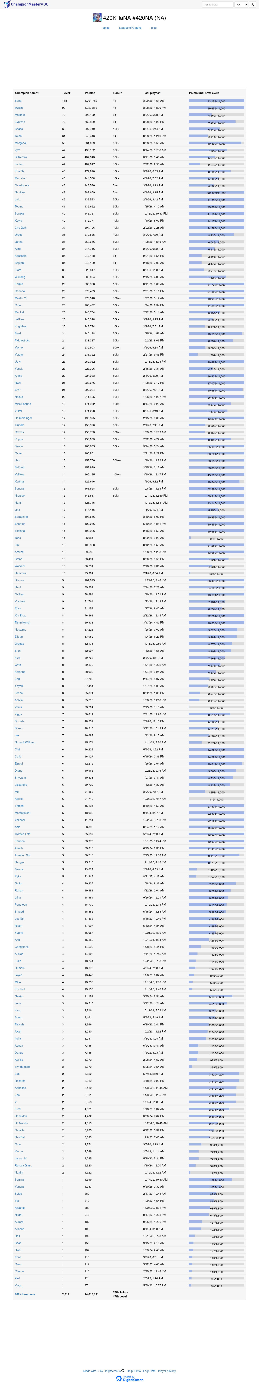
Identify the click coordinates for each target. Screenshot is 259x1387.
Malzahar (20, 178)
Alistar (19, 954)
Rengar (19, 862)
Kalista (19, 799)
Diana (18, 770)
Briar (18, 1243)
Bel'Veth (20, 467)
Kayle (18, 220)
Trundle (19, 425)
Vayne (19, 347)
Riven (18, 926)
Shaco (19, 129)
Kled (18, 1109)
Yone (18, 1257)
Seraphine (21, 517)
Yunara (19, 1186)
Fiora (18, 270)
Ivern (18, 1003)
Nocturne (20, 629)
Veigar (19, 354)
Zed (17, 679)
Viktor (18, 411)
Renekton (21, 1116)
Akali (18, 1031)
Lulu (17, 199)
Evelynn (20, 122)
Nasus (19, 397)
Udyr (18, 361)
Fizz (17, 658)
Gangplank (22, 947)
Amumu (19, 552)
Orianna (20, 291)
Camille (19, 1130)
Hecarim (20, 1081)
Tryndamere (22, 1067)
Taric (18, 538)
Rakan (19, 890)
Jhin (17, 460)
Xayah (19, 686)
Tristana (20, 531)
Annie (18, 376)
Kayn (18, 1010)
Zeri (17, 1278)
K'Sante (20, 1208)
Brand (18, 559)
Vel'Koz (19, 474)
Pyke (18, 876)
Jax (17, 735)
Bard (18, 333)
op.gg (106, 28)
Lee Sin (19, 918)
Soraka (19, 213)
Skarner (20, 524)
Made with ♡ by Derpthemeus (102, 1371)
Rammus (20, 573)
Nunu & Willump (25, 742)
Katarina (20, 672)
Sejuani (19, 263)
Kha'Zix (19, 171)
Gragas (19, 643)
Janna (19, 242)
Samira (19, 1179)
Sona (18, 101)
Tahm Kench (22, 622)
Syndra (19, 488)
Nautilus (20, 192)
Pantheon (21, 904)
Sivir (17, 390)
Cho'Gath (21, 227)
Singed (19, 911)
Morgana (20, 143)
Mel (17, 792)
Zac (17, 1074)
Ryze (18, 383)
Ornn (18, 665)
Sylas (18, 1194)
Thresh (19, 806)
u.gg (154, 28)
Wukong (20, 277)
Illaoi (18, 587)
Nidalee (20, 495)
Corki (18, 756)
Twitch (19, 108)
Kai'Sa (19, 1060)
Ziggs (18, 714)
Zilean (19, 636)
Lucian (19, 164)
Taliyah (19, 1024)
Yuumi (19, 933)
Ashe (18, 249)
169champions (25, 1294)
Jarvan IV (21, 1158)
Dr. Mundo (21, 1123)
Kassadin (21, 256)
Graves (19, 432)
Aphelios (20, 1088)
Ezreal (19, 763)
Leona (19, 693)
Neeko (19, 996)
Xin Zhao (20, 615)
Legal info (149, 1371)
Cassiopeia (22, 185)
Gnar (18, 1144)
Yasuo (19, 1151)
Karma (19, 284)
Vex (17, 1201)
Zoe (17, 1095)
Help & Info (134, 1371)
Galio (18, 883)
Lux (17, 545)
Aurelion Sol (22, 855)
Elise (18, 608)
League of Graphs (130, 28)
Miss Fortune (23, 404)
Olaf (17, 749)
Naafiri (19, 1172)
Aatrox (19, 1045)
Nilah (18, 1215)
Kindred (20, 989)
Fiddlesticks (22, 340)
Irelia (18, 1038)
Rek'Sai (20, 1137)
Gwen (18, 1264)
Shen (18, 1017)
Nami (18, 502)
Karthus (19, 481)
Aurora (19, 1222)
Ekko (18, 961)
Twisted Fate (22, 834)
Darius (19, 1052)
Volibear (20, 820)
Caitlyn (19, 594)
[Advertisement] (129, 60)
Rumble (20, 968)
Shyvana (20, 777)
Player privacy (167, 1371)
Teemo (19, 206)
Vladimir (20, 601)
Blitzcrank (21, 157)
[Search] (252, 4)
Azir (17, 827)
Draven (19, 580)
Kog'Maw (20, 326)
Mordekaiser (22, 813)
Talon (18, 136)
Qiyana (19, 1271)
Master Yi (21, 298)
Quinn (18, 305)
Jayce (18, 975)
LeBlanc (20, 319)
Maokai (19, 312)
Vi (16, 1102)
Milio (18, 982)
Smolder (20, 721)
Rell (17, 1236)
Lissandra (21, 785)
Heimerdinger (23, 418)
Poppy (19, 439)
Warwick (20, 566)
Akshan (19, 1229)
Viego (18, 1285)
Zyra (17, 150)
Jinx (17, 510)
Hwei (18, 1250)
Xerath (19, 848)
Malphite (20, 115)
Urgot (18, 235)
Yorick (19, 368)
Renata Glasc (23, 1165)
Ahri (17, 940)
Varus (18, 707)
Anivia (19, 700)
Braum (19, 728)
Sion (18, 651)
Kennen (20, 841)
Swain (19, 446)
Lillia (18, 897)
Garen (19, 453)
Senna (19, 869)
